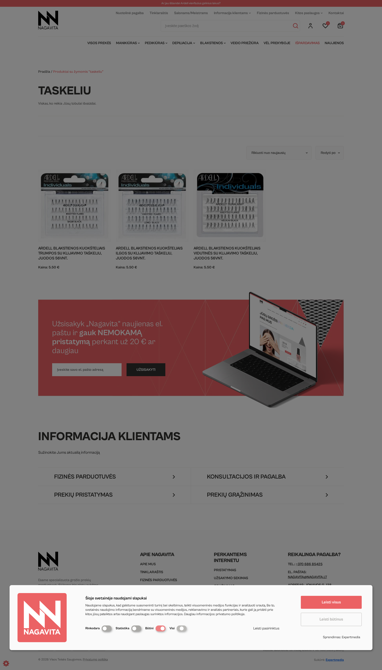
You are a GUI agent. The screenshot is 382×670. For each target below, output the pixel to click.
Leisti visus (331, 602)
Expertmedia (351, 637)
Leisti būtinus (331, 619)
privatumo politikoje (230, 614)
